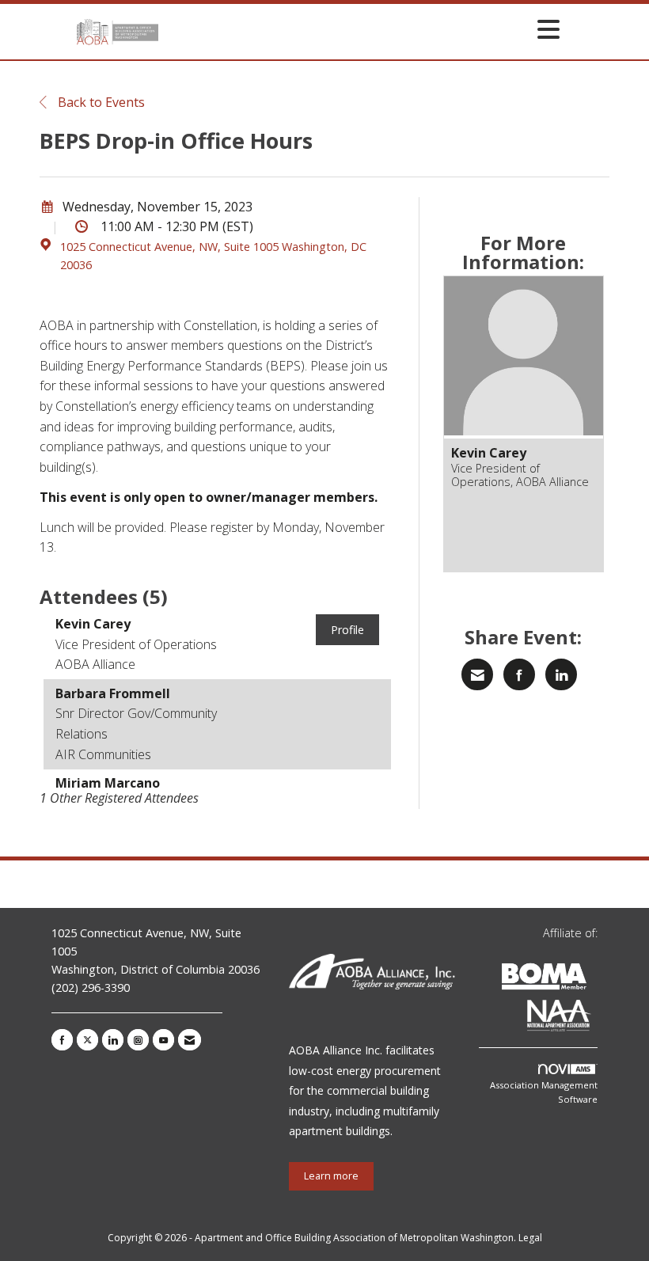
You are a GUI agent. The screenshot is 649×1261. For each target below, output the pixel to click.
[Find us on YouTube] (163, 1039)
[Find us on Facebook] (62, 1039)
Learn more (331, 1176)
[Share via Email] (477, 674)
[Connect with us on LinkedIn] (112, 1039)
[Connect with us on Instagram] (138, 1039)
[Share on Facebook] (519, 674)
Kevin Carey (488, 452)
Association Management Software (544, 1092)
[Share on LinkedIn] (561, 674)
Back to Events (100, 102)
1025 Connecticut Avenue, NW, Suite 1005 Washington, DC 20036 (213, 255)
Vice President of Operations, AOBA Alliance (520, 475)
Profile (347, 629)
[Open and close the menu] (363, 29)
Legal (530, 1237)
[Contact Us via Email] (189, 1039)
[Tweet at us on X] (87, 1039)
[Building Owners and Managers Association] (594, 1018)
